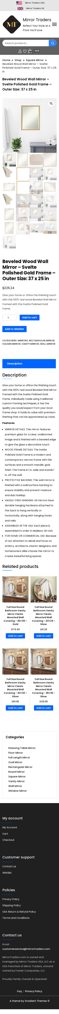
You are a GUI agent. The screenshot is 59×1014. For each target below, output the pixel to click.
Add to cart (29, 317)
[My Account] (20, 51)
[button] (51, 103)
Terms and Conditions (15, 918)
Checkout (8, 840)
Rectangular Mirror (42, 340)
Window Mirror (17, 791)
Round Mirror (16, 772)
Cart (5, 834)
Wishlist (7, 873)
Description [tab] (14, 363)
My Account (9, 827)
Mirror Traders (37, 20)
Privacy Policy (10, 899)
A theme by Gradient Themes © (30, 1001)
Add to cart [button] (15, 635)
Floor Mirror (15, 753)
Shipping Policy (11, 905)
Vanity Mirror (30, 343)
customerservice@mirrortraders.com (26, 949)
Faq (19, 991)
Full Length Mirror (19, 757)
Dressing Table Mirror (22, 748)
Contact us (9, 866)
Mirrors (23, 340)
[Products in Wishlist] (24, 51)
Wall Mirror (47, 343)
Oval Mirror (15, 762)
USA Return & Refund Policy (19, 912)
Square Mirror (11, 343)
